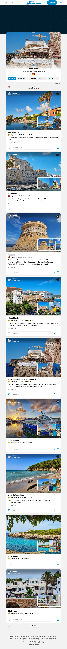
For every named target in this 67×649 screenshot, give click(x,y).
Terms (16, 639)
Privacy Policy (23, 639)
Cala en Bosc (13, 440)
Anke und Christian (16, 94)
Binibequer (12, 611)
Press (11, 639)
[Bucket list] (57, 78)
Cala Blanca (13, 556)
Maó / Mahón (13, 318)
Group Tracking (52, 636)
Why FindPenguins (40, 636)
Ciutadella (12, 194)
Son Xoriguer (13, 132)
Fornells (11, 255)
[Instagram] (31, 642)
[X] (43, 642)
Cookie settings (34, 639)
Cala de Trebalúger (16, 495)
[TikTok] (39, 642)
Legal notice (53, 639)
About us (31, 636)
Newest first (58, 83)
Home (25, 636)
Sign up (52, 2)
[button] (61, 2)
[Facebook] (35, 642)
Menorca (33, 68)
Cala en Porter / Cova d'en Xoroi (22, 379)
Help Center (44, 639)
